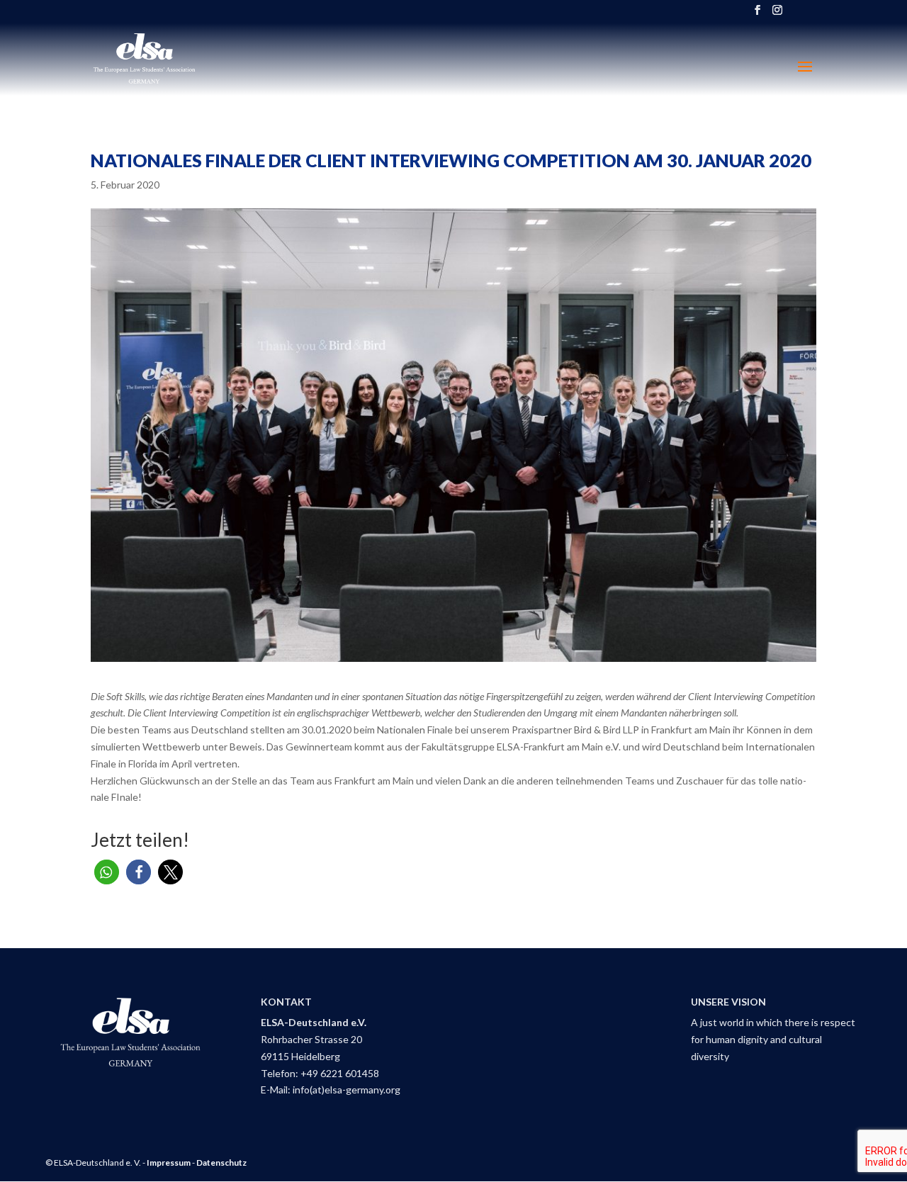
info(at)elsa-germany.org (346, 1090)
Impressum (169, 1162)
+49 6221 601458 (339, 1073)
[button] (106, 872)
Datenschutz (221, 1162)
